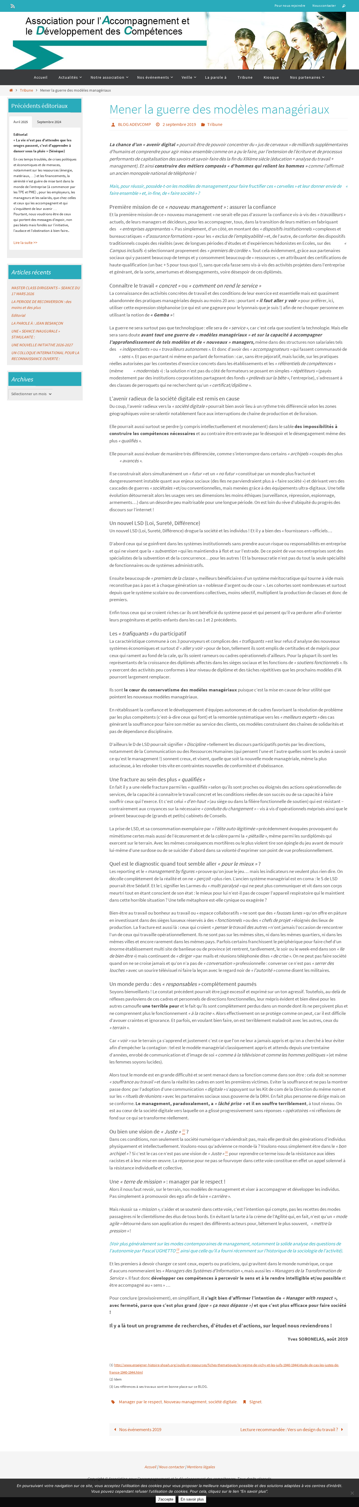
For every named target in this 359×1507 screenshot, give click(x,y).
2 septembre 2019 (179, 124)
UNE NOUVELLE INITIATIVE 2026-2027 (42, 344)
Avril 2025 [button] (20, 121)
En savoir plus (192, 1499)
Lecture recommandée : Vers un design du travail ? (289, 1429)
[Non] (352, 1493)
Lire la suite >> (25, 242)
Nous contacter (324, 5)
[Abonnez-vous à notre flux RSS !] (12, 5)
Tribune (26, 90)
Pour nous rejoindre (290, 5)
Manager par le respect (140, 1401)
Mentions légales (201, 1466)
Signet (255, 1401)
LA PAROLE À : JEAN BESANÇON (37, 323)
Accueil (150, 1466)
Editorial (18, 315)
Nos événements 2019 (139, 1429)
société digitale (222, 1401)
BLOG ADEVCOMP (134, 124)
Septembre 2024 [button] (49, 121)
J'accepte (165, 1499)
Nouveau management (185, 1401)
